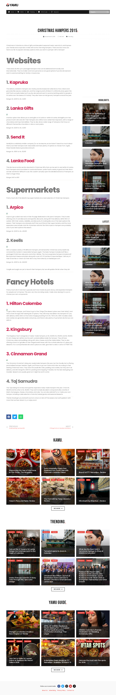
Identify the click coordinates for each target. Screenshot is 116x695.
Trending (70, 36)
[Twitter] (62, 686)
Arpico (16, 207)
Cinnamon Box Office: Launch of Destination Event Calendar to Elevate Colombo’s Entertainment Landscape (57, 579)
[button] (58, 508)
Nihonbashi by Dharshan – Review (92, 501)
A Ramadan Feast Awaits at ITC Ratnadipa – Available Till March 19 (57, 661)
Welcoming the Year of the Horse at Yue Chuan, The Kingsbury (22, 471)
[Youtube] (70, 686)
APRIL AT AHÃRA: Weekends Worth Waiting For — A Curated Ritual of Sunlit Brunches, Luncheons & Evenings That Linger (56, 630)
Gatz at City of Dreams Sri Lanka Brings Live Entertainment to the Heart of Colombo (22, 551)
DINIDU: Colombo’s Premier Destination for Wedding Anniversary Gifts (90, 632)
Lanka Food (22, 161)
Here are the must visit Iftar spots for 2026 (92, 661)
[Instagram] (66, 686)
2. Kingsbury (19, 329)
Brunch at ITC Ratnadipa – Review (92, 472)
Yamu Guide (95, 451)
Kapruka (19, 82)
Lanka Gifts (21, 108)
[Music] (74, 686)
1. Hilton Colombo (24, 303)
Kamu (18, 451)
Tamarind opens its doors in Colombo (55, 552)
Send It (17, 137)
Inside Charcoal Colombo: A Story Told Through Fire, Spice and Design (22, 580)
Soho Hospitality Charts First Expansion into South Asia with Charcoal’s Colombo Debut (56, 470)
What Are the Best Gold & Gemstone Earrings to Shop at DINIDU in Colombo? (91, 551)
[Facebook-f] (58, 686)
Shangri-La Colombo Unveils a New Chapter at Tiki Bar (21, 633)
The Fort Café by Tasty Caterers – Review (57, 500)
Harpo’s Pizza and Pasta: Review (22, 501)
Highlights (11, 451)
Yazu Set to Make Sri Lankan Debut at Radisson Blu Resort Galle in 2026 (21, 660)
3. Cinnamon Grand (26, 354)
